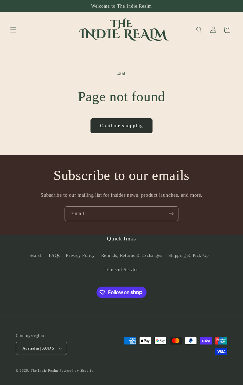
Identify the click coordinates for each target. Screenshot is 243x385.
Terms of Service (122, 269)
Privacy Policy (80, 255)
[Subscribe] (171, 213)
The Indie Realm (45, 370)
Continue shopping (121, 125)
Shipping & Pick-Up (188, 255)
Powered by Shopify (76, 370)
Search (36, 255)
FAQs (54, 255)
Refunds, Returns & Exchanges (131, 255)
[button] (13, 30)
